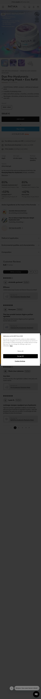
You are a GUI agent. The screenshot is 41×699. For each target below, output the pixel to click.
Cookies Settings (20, 361)
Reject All (20, 351)
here (11, 345)
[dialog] (20, 349)
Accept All (20, 356)
